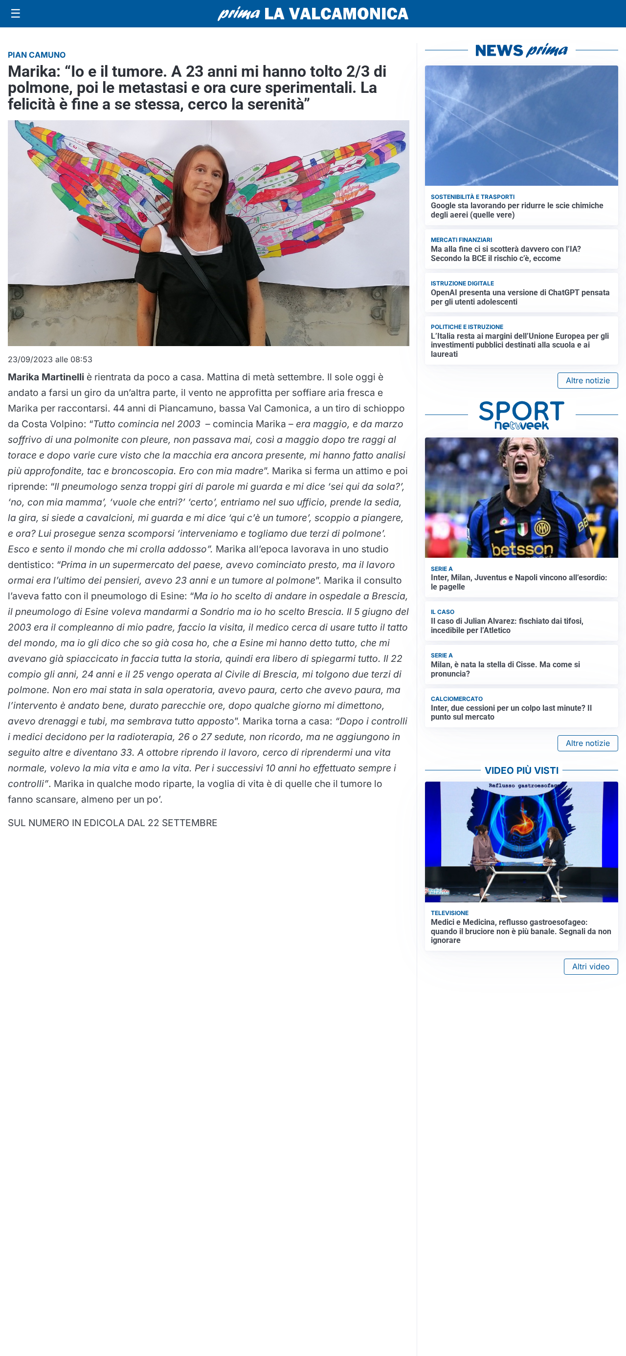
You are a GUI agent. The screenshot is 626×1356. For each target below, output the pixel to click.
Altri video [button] (591, 966)
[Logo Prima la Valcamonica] (313, 13)
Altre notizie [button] (588, 380)
